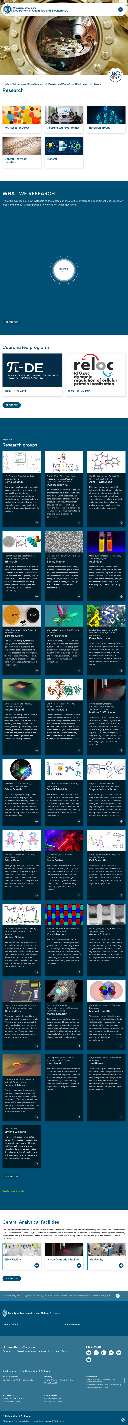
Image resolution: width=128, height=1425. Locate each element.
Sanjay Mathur (56, 561)
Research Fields (64, 270)
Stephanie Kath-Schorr (103, 789)
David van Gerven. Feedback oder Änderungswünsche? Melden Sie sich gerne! (77, 1296)
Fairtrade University (52, 1398)
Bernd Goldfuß (13, 482)
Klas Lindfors (12, 1011)
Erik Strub (10, 561)
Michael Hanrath (99, 1011)
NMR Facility (13, 1259)
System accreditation (11, 1401)
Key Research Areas (17, 127)
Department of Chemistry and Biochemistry (40, 10)
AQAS (21, 1398)
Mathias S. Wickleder (102, 712)
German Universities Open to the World (102, 1385)
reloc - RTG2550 (79, 390)
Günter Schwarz (57, 709)
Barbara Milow (13, 635)
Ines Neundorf (55, 1063)
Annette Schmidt (99, 934)
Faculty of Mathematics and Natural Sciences (23, 84)
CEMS (5, 1398)
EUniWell (16, 1380)
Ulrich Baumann (57, 635)
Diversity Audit (50, 1383)
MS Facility (96, 1259)
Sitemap (42, 1351)
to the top (12, 322)
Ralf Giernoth (97, 860)
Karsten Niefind (14, 709)
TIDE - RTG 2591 (15, 390)
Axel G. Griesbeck (100, 482)
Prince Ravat (12, 860)
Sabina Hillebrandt (16, 1085)
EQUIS (13, 1398)
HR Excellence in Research (97, 1388)
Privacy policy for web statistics (15, 1421)
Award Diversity (66, 1380)
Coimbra (6, 1380)
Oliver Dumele (13, 789)
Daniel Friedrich (57, 789)
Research (98, 84)
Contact (64, 1351)
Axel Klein (95, 561)
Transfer (52, 159)
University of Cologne (34, 8)
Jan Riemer (96, 1063)
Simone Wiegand (15, 1131)
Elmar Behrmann (99, 638)
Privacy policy (8, 1351)
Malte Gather (55, 860)
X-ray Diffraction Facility (63, 1259)
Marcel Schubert (57, 1013)
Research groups (99, 127)
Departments (72, 1324)
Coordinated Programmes (63, 127)
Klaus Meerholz (56, 934)
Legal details (53, 1351)
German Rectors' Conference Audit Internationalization (100, 1380)
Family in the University (54, 1401)
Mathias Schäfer (14, 937)
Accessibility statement (26, 1351)
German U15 (28, 1380)
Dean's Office (10, 1324)
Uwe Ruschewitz (57, 484)
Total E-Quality (50, 1380)
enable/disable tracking (41, 1421)
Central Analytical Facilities (15, 160)
